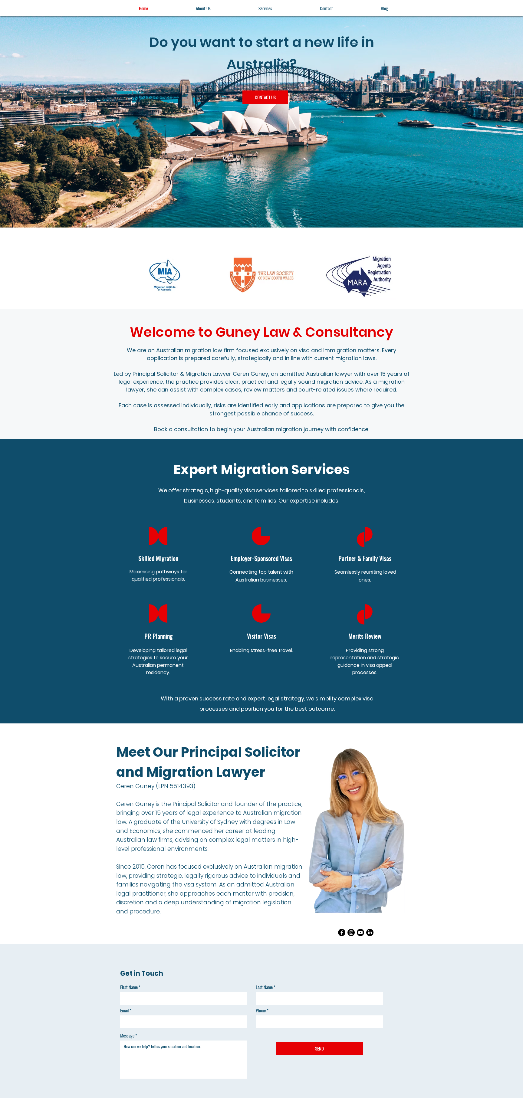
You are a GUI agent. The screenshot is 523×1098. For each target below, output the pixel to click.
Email (124, 1010)
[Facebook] (341, 932)
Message (127, 1035)
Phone (261, 1010)
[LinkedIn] (369, 932)
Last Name (264, 987)
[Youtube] (360, 932)
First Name (129, 987)
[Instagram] (351, 932)
